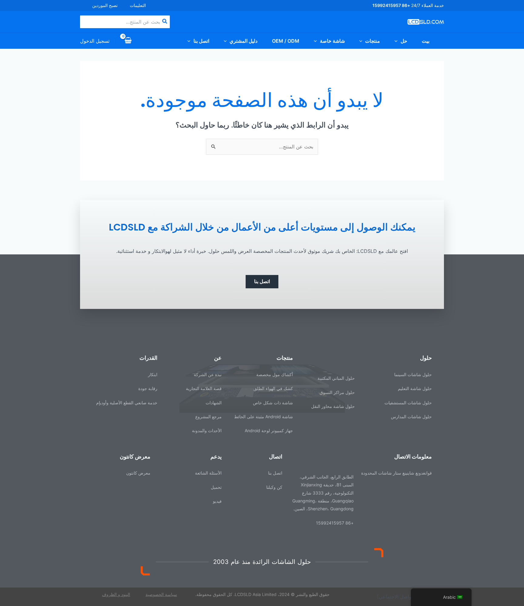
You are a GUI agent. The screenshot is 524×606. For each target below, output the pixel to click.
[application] (398, 41)
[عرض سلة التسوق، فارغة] (128, 41)
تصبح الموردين (105, 5)
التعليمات (138, 5)
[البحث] (164, 21)
